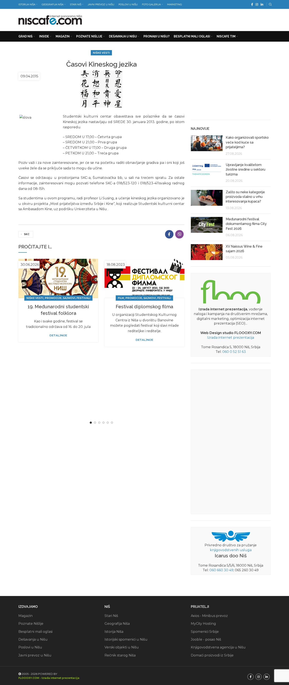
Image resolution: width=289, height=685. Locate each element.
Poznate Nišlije (30, 624)
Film (121, 298)
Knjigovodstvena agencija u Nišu (218, 647)
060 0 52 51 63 (234, 352)
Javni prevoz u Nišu (34, 655)
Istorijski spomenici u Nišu (126, 639)
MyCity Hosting (203, 624)
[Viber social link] (179, 234)
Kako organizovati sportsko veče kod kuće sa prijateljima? (247, 142)
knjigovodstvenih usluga (231, 550)
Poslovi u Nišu (30, 647)
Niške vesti (101, 52)
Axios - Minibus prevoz (209, 616)
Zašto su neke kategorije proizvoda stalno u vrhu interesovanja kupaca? (245, 197)
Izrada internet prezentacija (230, 338)
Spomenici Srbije (205, 632)
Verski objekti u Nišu (122, 647)
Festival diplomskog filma (144, 306)
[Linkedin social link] (261, 4)
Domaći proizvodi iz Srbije (212, 655)
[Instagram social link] (256, 4)
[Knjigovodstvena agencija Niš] (231, 536)
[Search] (270, 4)
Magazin (25, 616)
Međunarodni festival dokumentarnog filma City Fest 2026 (246, 224)
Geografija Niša (117, 624)
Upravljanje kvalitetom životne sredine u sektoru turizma (245, 169)
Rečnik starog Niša (120, 655)
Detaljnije (58, 335)
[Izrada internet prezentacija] (230, 291)
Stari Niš (111, 616)
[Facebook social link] (252, 4)
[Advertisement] (194, 19)
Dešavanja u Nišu (33, 639)
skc (26, 234)
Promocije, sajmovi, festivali (67, 298)
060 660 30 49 (221, 570)
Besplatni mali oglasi (35, 632)
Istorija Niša (114, 632)
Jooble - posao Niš (206, 639)
